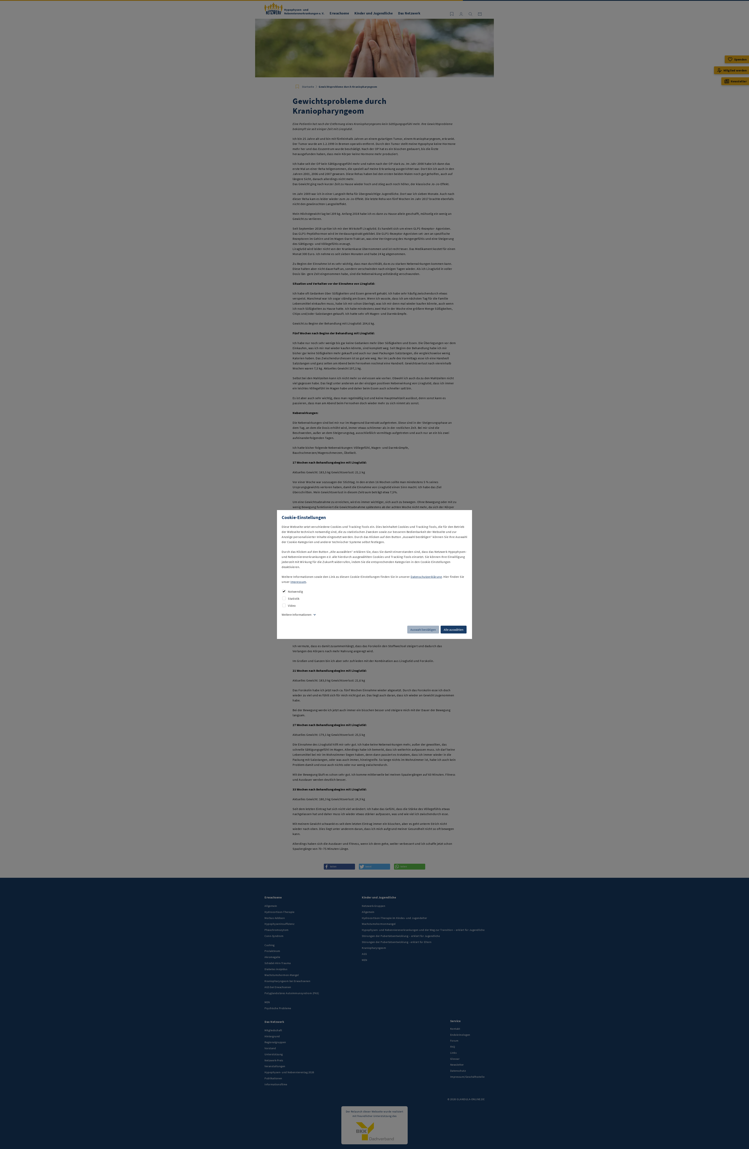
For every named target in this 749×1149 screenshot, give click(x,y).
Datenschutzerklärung (426, 577)
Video (292, 606)
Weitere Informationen (296, 614)
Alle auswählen (453, 630)
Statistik (294, 598)
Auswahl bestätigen (423, 630)
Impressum (298, 582)
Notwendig (295, 591)
